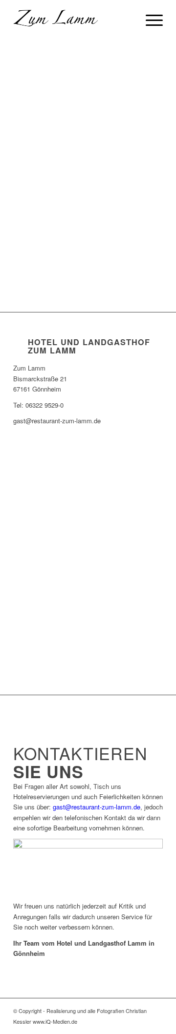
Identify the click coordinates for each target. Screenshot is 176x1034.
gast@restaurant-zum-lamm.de (96, 806)
